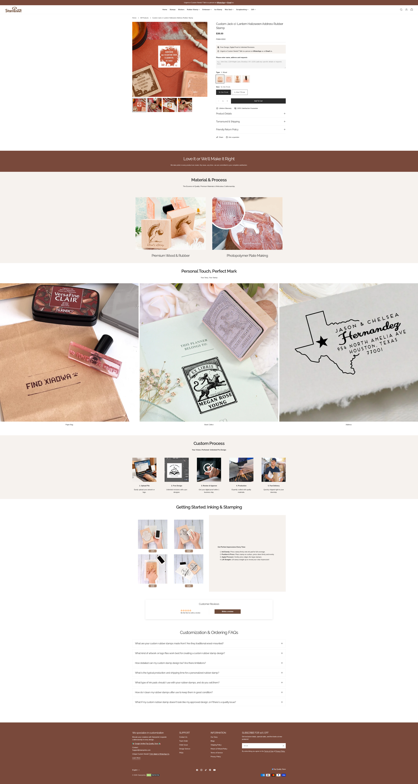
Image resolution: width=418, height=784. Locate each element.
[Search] (401, 9)
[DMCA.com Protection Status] (153, 775)
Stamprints (142, 775)
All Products (144, 18)
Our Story (214, 737)
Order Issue (183, 745)
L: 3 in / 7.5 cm (239, 92)
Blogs (213, 741)
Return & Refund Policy (219, 749)
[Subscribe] (283, 745)
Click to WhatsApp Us (159, 754)
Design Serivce (184, 749)
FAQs (181, 753)
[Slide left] (137, 59)
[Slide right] (202, 59)
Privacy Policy (216, 756)
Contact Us (183, 737)
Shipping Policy (216, 745)
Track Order (183, 741)
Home (134, 18)
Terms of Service (217, 753)
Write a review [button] (227, 611)
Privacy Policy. (280, 751)
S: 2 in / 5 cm (223, 92)
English (134, 770)
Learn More (136, 758)
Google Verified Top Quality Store (147, 743)
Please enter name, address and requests (231, 57)
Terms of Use (268, 751)
